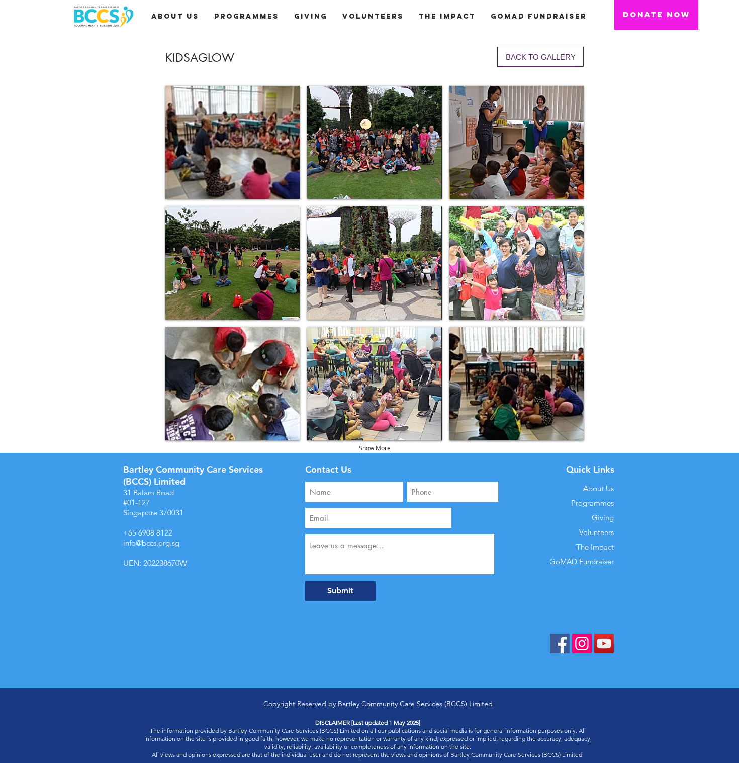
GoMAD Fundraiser (581, 561)
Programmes (592, 503)
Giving (603, 517)
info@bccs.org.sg (151, 543)
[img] (232, 142)
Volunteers (596, 532)
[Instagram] (582, 643)
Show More (375, 448)
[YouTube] (604, 643)
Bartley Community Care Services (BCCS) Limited (415, 703)
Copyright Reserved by (300, 703)
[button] (311, 16)
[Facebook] (560, 643)
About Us (598, 488)
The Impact (595, 547)
